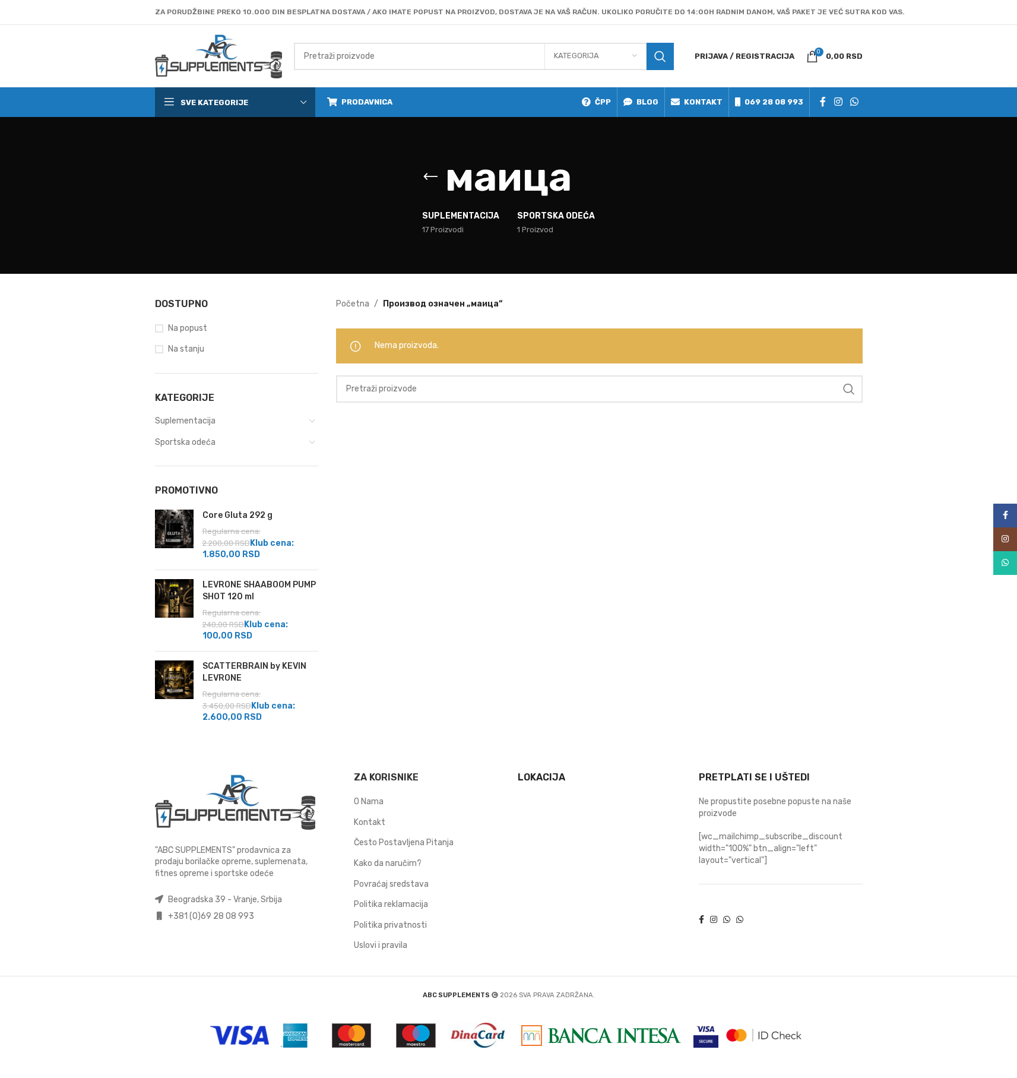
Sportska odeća (185, 442)
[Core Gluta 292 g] (174, 535)
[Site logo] (218, 55)
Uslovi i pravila (380, 945)
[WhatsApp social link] (854, 102)
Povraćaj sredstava (391, 884)
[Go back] (430, 177)
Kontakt (369, 822)
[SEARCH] (660, 56)
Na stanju (186, 349)
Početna (352, 304)
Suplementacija (185, 421)
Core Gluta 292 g (237, 515)
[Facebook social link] (823, 102)
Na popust (187, 328)
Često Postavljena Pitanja (404, 842)
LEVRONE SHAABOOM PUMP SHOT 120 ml (259, 591)
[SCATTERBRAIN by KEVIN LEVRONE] (174, 691)
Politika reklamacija (391, 904)
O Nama (369, 801)
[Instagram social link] (838, 102)
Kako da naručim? (388, 863)
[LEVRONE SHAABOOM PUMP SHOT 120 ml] (174, 610)
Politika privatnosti (390, 925)
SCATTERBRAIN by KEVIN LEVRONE (254, 672)
